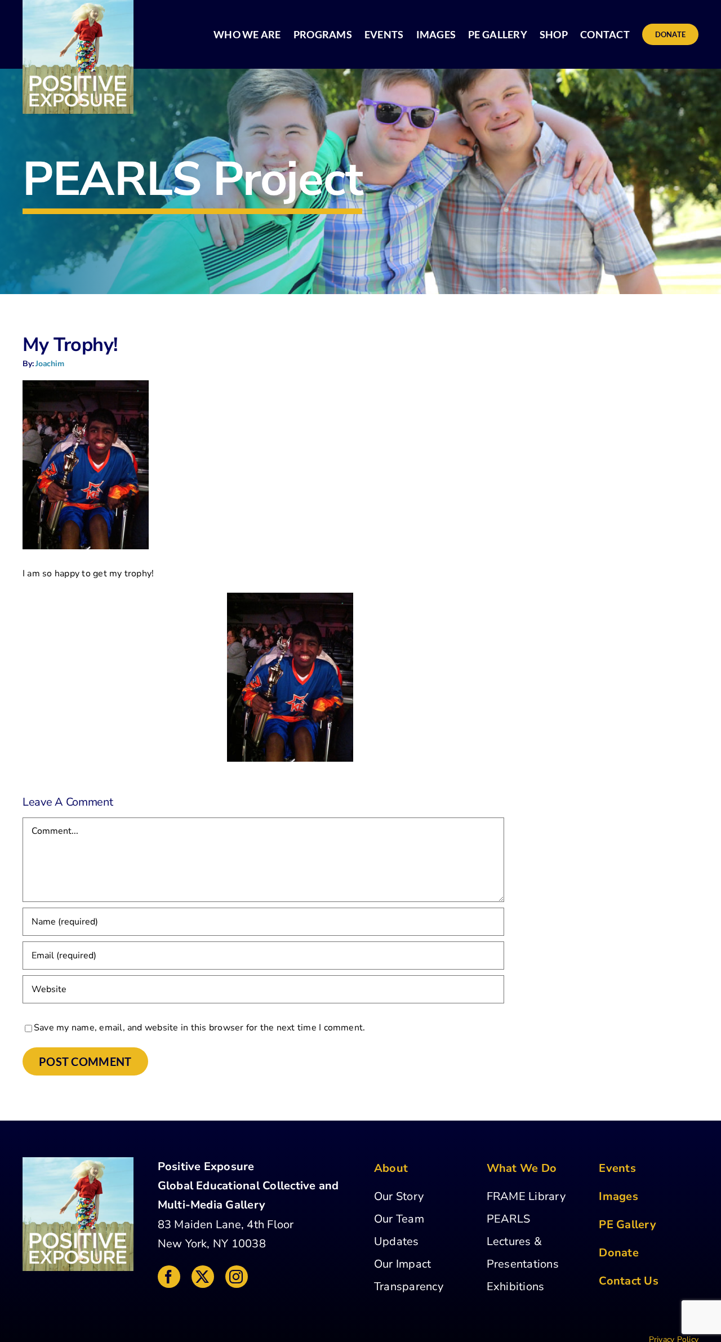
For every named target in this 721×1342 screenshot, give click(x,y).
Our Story (399, 1196)
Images (618, 1196)
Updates (396, 1241)
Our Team (399, 1219)
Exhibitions (516, 1286)
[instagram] (236, 1276)
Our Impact (402, 1264)
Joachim (49, 363)
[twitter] (203, 1276)
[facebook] (169, 1276)
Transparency (408, 1286)
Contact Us (628, 1280)
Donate (618, 1252)
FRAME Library (526, 1196)
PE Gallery (627, 1224)
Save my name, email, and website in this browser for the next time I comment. (199, 1027)
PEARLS (508, 1219)
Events (617, 1168)
